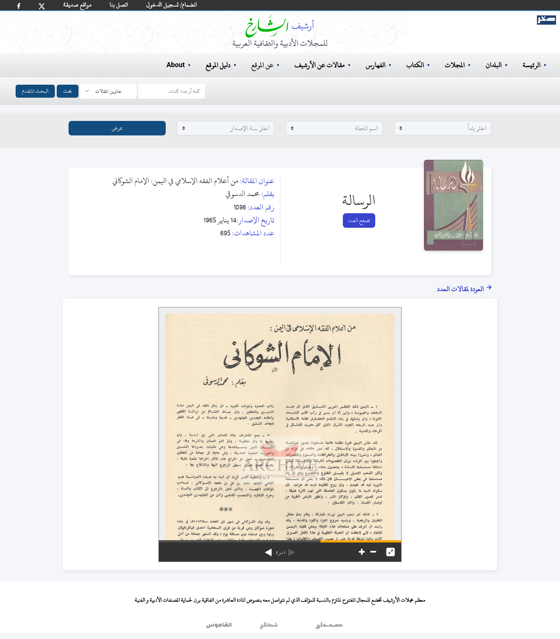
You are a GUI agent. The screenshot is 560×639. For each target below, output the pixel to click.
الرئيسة (532, 65)
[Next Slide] (268, 549)
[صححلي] (328, 627)
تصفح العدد (359, 220)
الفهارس (376, 65)
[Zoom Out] (373, 552)
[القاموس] (220, 627)
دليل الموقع (218, 65)
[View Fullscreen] (390, 552)
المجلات (455, 65)
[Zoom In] (362, 552)
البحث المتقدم (35, 91)
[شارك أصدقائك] (18, 6)
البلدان (494, 65)
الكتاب (415, 65)
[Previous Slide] (291, 549)
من (280, 553)
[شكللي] (268, 627)
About (175, 65)
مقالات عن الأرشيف (319, 65)
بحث (67, 91)
